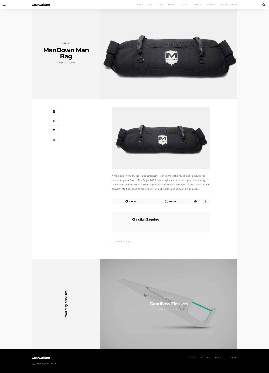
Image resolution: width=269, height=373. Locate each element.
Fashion (183, 5)
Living (171, 5)
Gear (150, 5)
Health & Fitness (121, 242)
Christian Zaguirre (66, 63)
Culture (197, 5)
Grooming (211, 5)
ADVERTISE (220, 357)
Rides (160, 5)
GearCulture (41, 4)
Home (140, 5)
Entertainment (229, 5)
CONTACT (205, 357)
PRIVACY (234, 357)
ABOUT (193, 357)
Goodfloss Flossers (169, 303)
